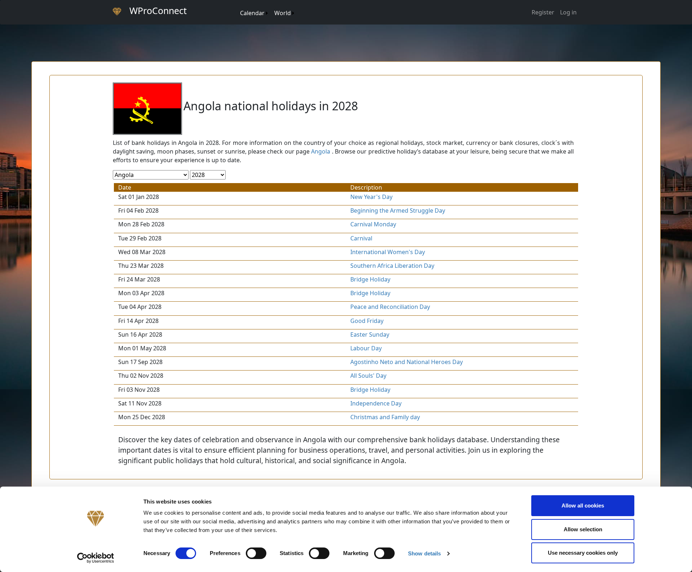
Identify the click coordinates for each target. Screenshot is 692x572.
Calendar (252, 13)
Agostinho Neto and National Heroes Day (406, 362)
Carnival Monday (373, 224)
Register (543, 12)
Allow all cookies (583, 505)
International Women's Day (387, 252)
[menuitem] (236, 6)
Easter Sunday (369, 334)
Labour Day (366, 348)
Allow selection (583, 529)
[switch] (256, 553)
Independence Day (376, 403)
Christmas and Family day (385, 417)
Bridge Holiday (370, 279)
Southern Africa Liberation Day (392, 266)
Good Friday (366, 321)
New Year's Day (371, 197)
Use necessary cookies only (583, 553)
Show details (424, 553)
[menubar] (267, 10)
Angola (320, 151)
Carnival (361, 238)
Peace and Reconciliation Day (390, 307)
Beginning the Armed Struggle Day (397, 210)
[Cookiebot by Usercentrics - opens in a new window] (95, 558)
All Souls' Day (368, 376)
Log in (568, 12)
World (282, 13)
